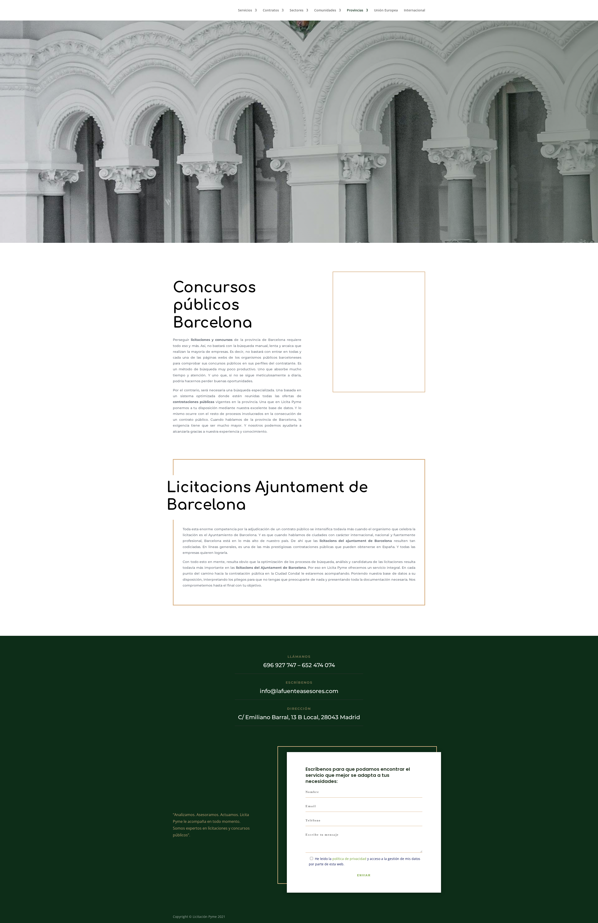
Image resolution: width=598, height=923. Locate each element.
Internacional (414, 10)
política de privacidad (217, 151)
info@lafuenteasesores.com (299, 691)
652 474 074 (347, 200)
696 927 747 (303, 200)
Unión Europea (386, 10)
